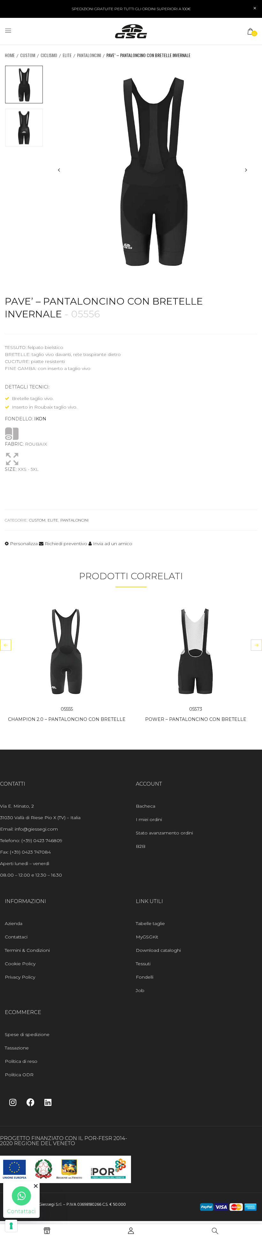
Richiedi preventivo (65, 543)
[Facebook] (30, 1102)
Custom (27, 55)
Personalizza (23, 543)
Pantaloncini (89, 55)
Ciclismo (49, 55)
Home (10, 55)
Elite (67, 55)
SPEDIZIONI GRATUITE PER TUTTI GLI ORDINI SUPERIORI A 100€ (131, 8)
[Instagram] (13, 1102)
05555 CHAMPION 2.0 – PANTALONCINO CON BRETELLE (67, 714)
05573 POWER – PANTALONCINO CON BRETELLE (195, 714)
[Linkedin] (48, 1102)
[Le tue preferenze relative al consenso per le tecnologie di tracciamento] (11, 1226)
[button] (251, 31)
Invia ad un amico (112, 543)
